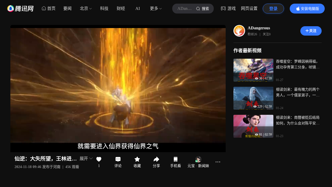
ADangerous (259, 28)
